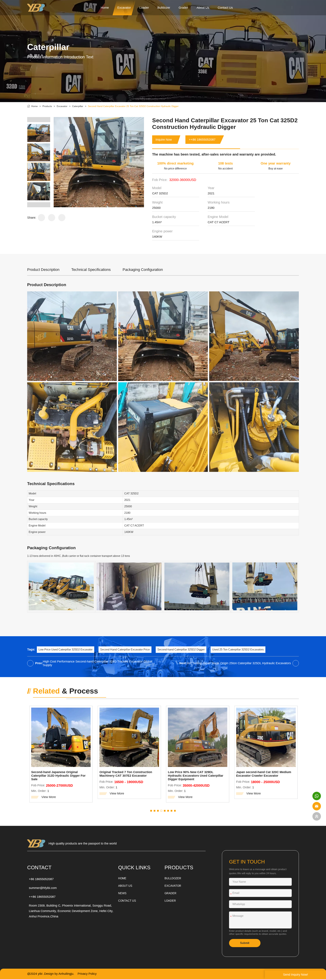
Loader (144, 7)
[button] (38, 119)
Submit (244, 943)
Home (105, 7)
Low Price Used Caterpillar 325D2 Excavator (66, 649)
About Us (203, 7)
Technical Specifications (91, 269)
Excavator (124, 7)
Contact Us (225, 7)
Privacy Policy (87, 973)
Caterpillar (77, 106)
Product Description (43, 269)
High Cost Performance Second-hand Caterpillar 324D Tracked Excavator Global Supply (97, 663)
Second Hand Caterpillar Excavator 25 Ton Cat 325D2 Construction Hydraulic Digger (133, 106)
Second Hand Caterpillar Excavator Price (125, 649)
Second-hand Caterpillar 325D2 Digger (181, 649)
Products (47, 106)
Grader (183, 7)
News (122, 893)
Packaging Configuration (143, 269)
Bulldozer (163, 7)
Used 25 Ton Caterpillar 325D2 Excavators (238, 649)
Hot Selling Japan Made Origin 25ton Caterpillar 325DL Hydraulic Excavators (239, 663)
